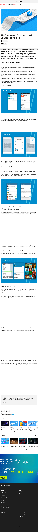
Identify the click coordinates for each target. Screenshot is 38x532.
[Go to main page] (5, 485)
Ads (20, 493)
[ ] (3, 32)
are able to (20, 253)
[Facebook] (2, 411)
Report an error (4, 507)
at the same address (8, 120)
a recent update (19, 252)
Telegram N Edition (16, 79)
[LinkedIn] (7, 411)
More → (4, 402)
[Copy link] (9, 411)
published (2, 72)
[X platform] (4, 411)
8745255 (2, 523)
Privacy (20, 490)
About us (21, 491)
